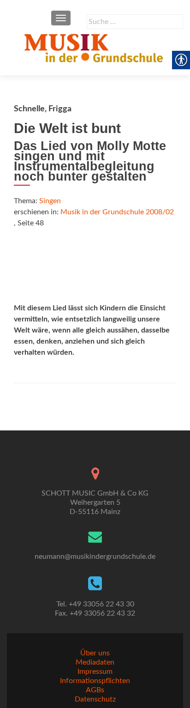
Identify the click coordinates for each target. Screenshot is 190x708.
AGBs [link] (95, 690)
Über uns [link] (95, 653)
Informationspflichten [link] (95, 680)
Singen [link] (50, 201)
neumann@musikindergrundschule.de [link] (95, 556)
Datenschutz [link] (95, 699)
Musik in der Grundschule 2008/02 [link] (117, 212)
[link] (95, 47)
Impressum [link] (95, 671)
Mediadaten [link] (95, 662)
